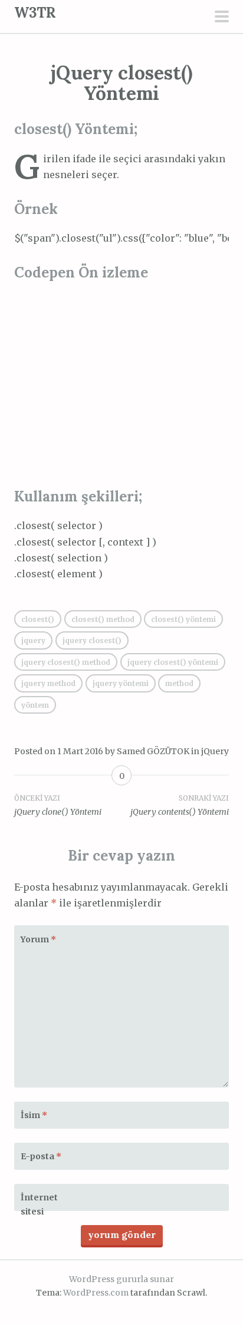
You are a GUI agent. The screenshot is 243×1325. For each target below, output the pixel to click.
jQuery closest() (92, 640)
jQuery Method (48, 683)
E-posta (41, 1156)
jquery (33, 640)
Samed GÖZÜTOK (153, 751)
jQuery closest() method (65, 662)
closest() (37, 619)
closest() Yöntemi (183, 619)
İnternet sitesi (39, 1204)
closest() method (102, 619)
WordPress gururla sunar (121, 1279)
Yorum (38, 939)
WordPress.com (96, 1292)
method (179, 683)
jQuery (215, 751)
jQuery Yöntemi (121, 683)
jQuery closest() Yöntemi (172, 662)
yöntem (35, 705)
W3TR (35, 13)
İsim (34, 1115)
